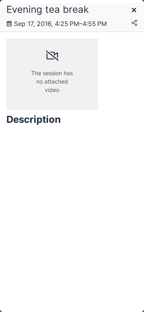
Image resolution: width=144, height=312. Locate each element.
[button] (134, 10)
